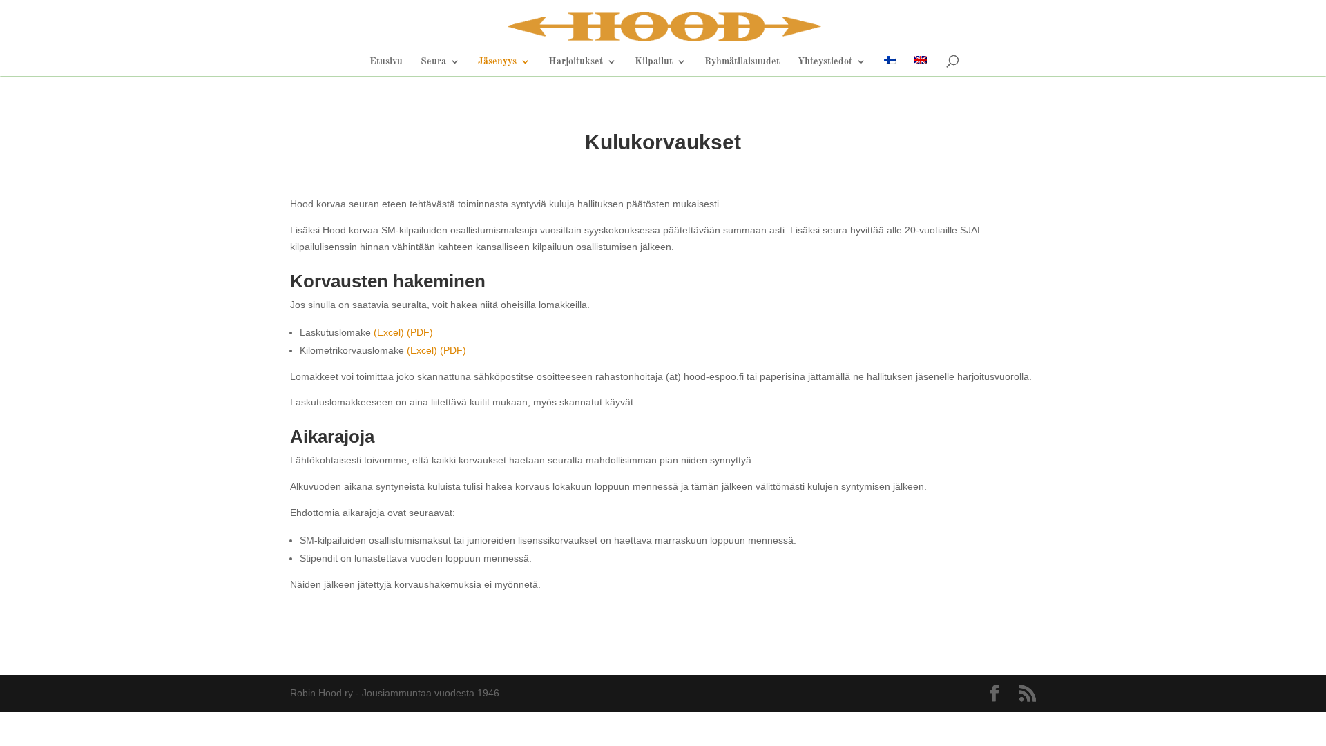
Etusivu (386, 61)
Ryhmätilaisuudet (742, 61)
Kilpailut (654, 61)
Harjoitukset (575, 61)
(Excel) (389, 332)
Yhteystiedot (825, 61)
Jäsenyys (497, 61)
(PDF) (420, 332)
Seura (433, 61)
